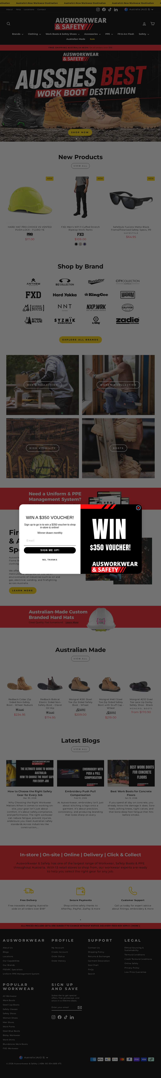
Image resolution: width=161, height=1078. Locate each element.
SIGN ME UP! (49, 550)
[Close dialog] (138, 508)
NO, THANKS (49, 560)
